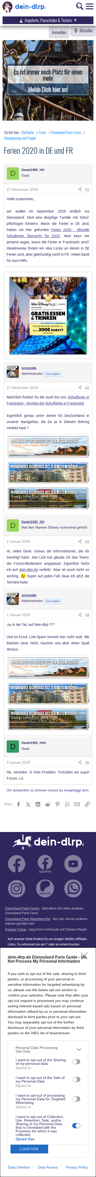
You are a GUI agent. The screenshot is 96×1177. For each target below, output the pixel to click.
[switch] (76, 1061)
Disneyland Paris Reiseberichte (27, 919)
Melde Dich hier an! (48, 89)
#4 (87, 615)
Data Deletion (19, 1167)
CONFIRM (29, 1149)
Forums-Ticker (15, 929)
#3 (87, 541)
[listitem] (48, 1049)
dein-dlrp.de (28, 570)
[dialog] (48, 1062)
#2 (87, 388)
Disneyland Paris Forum (22, 908)
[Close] (86, 957)
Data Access (48, 1167)
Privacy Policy (77, 1167)
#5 (87, 762)
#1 (87, 189)
